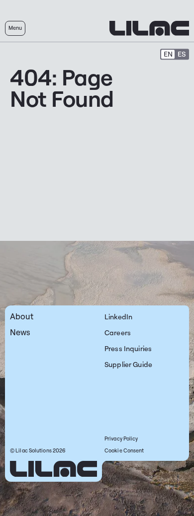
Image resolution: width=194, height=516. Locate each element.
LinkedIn (118, 316)
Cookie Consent (124, 450)
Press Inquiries (128, 348)
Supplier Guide (128, 364)
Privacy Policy (121, 438)
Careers (117, 332)
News (20, 332)
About (21, 316)
